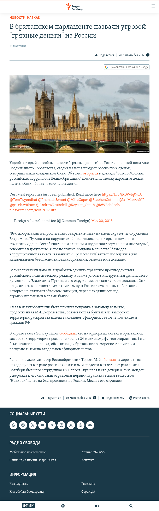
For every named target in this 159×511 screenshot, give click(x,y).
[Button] (104, 55)
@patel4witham (22, 205)
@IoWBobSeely (108, 205)
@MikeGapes (77, 200)
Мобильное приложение (28, 452)
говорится (90, 173)
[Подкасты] (80, 425)
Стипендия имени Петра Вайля (33, 460)
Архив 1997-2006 (93, 452)
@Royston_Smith (81, 205)
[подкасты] (63, 506)
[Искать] (131, 506)
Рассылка (88, 484)
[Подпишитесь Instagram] (61, 425)
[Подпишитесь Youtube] (42, 425)
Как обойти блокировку (27, 491)
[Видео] (97, 506)
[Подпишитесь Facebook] (23, 425)
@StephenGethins (103, 200)
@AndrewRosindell (51, 205)
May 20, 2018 (102, 221)
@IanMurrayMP (132, 200)
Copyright (88, 491)
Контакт (87, 460)
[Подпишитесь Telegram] (52, 425)
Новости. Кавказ (25, 18)
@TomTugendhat (23, 200)
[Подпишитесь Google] (13, 425)
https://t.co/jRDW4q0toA (122, 195)
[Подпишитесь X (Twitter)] (33, 425)
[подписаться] (90, 425)
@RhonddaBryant (52, 200)
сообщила (67, 334)
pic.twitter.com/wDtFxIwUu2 (33, 210)
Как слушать (19, 484)
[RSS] (71, 425)
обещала (109, 360)
